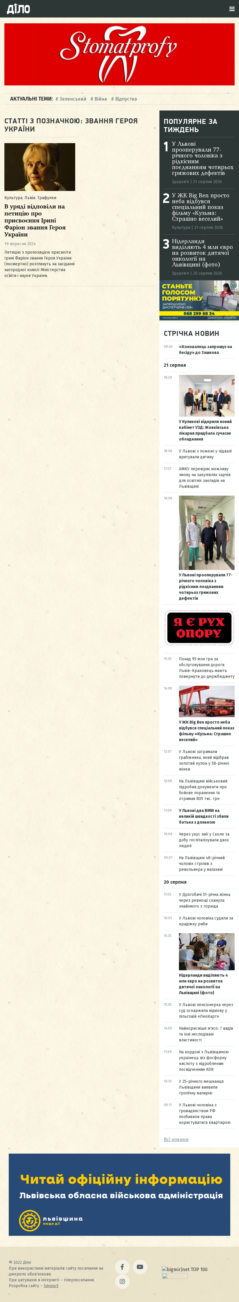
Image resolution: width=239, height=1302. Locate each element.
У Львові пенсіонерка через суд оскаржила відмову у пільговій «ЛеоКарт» (206, 1010)
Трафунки (46, 197)
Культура (13, 197)
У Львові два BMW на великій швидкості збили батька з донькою (204, 816)
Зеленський (72, 99)
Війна (100, 99)
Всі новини (176, 1139)
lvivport (51, 1285)
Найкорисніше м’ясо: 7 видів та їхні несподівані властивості (206, 1034)
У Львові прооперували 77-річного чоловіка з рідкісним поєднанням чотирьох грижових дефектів (206, 587)
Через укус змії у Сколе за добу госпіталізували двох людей (204, 840)
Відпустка (126, 99)
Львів (29, 197)
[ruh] (199, 645)
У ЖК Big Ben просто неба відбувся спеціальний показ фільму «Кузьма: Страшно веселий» (200, 207)
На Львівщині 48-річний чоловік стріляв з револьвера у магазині (202, 863)
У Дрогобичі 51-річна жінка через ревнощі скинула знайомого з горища (204, 900)
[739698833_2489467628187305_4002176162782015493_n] (119, 84)
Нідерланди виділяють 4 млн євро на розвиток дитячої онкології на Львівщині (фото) (202, 253)
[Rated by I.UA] (175, 1277)
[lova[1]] (119, 1234)
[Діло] (18, 9)
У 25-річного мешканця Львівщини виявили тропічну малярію (201, 1087)
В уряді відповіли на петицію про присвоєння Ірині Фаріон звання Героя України (35, 221)
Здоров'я (180, 181)
